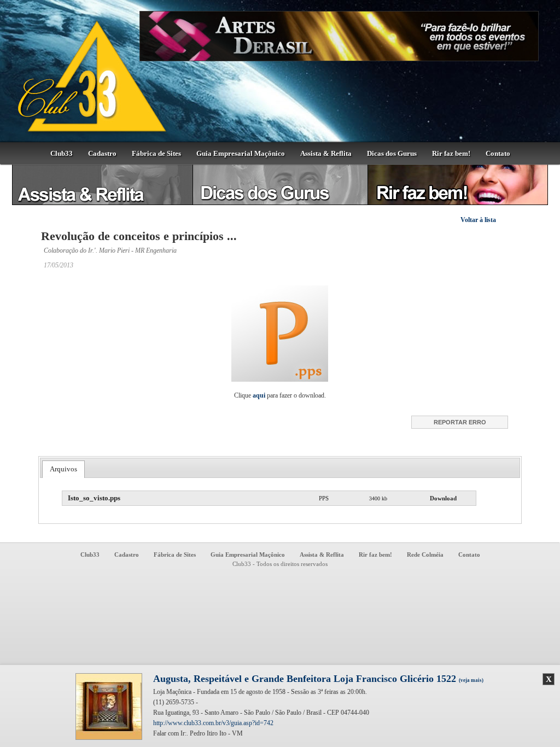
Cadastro (102, 153)
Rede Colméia (425, 554)
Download (443, 498)
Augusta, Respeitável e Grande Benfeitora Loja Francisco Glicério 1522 (318, 678)
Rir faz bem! (451, 153)
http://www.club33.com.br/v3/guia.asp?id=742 (213, 723)
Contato (498, 153)
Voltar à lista (478, 220)
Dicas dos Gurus (392, 153)
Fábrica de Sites (156, 153)
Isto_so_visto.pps (94, 498)
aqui (259, 395)
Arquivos (63, 469)
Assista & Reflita (326, 153)
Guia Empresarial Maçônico (240, 153)
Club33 (61, 153)
